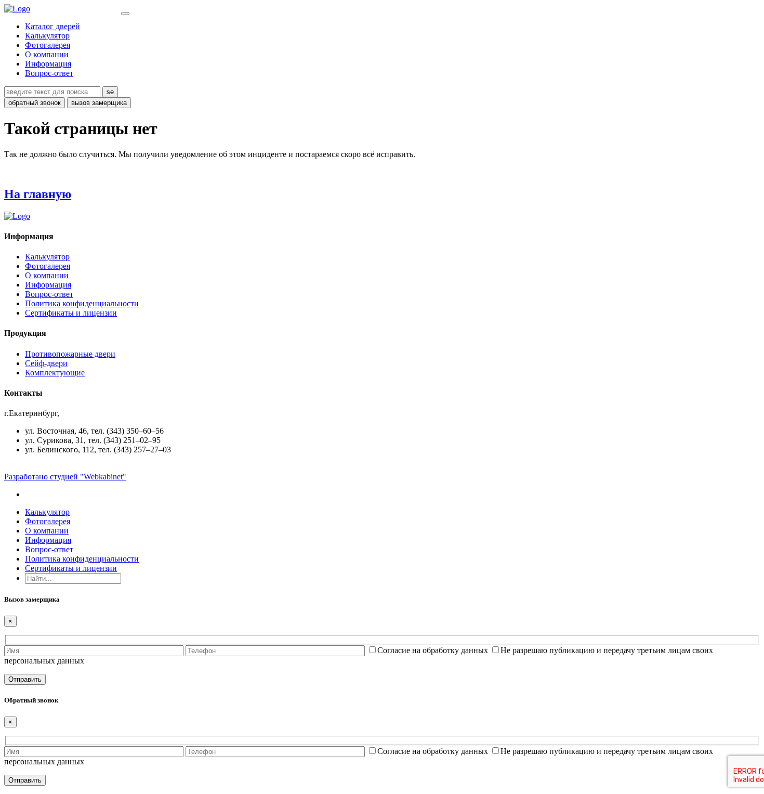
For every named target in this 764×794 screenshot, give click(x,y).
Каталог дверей (52, 26)
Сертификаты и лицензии (71, 312)
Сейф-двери (46, 363)
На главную (37, 194)
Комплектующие (55, 372)
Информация (48, 63)
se (110, 92)
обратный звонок (34, 103)
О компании (47, 54)
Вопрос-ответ (49, 73)
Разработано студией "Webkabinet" (65, 476)
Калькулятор (47, 35)
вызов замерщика (99, 103)
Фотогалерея (47, 45)
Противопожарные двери (70, 353)
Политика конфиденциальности (82, 303)
